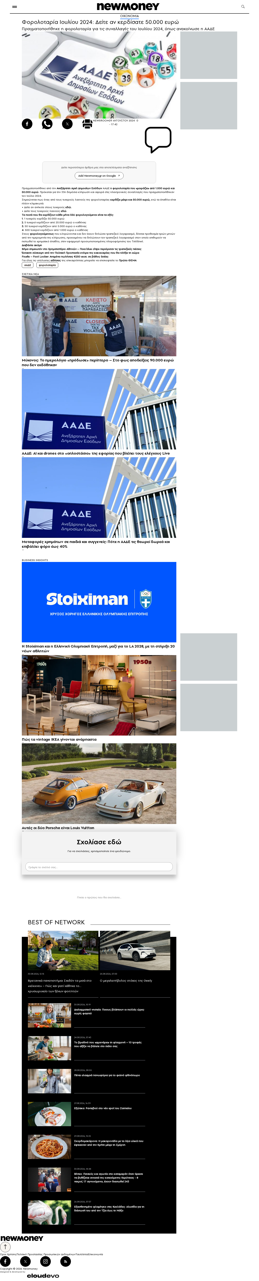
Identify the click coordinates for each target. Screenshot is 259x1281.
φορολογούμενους (42, 234)
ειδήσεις (56, 260)
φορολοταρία (47, 265)
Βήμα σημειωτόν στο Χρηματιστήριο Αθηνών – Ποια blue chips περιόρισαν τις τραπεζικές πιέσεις (81, 249)
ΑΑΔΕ (27, 265)
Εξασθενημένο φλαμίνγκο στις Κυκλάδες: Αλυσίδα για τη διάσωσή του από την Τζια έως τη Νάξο (109, 1208)
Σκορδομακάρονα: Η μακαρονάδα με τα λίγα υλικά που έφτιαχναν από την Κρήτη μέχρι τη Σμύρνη (108, 1143)
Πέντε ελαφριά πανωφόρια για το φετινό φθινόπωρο (107, 1075)
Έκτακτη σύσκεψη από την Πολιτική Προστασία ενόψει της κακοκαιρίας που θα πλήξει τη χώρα (80, 253)
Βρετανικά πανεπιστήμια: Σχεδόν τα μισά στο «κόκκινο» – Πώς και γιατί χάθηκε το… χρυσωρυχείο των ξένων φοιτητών (60, 985)
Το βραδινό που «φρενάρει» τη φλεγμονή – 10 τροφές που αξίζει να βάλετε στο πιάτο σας (108, 1044)
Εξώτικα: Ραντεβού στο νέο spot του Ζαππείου (103, 1108)
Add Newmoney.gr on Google (97, 176)
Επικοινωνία (95, 1254)
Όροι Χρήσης (8, 1254)
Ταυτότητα (81, 1254)
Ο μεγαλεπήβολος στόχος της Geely (126, 980)
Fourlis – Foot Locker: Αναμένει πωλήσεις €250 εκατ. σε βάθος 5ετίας (65, 256)
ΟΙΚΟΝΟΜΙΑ (129, 16)
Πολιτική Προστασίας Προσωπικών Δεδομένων (45, 1254)
